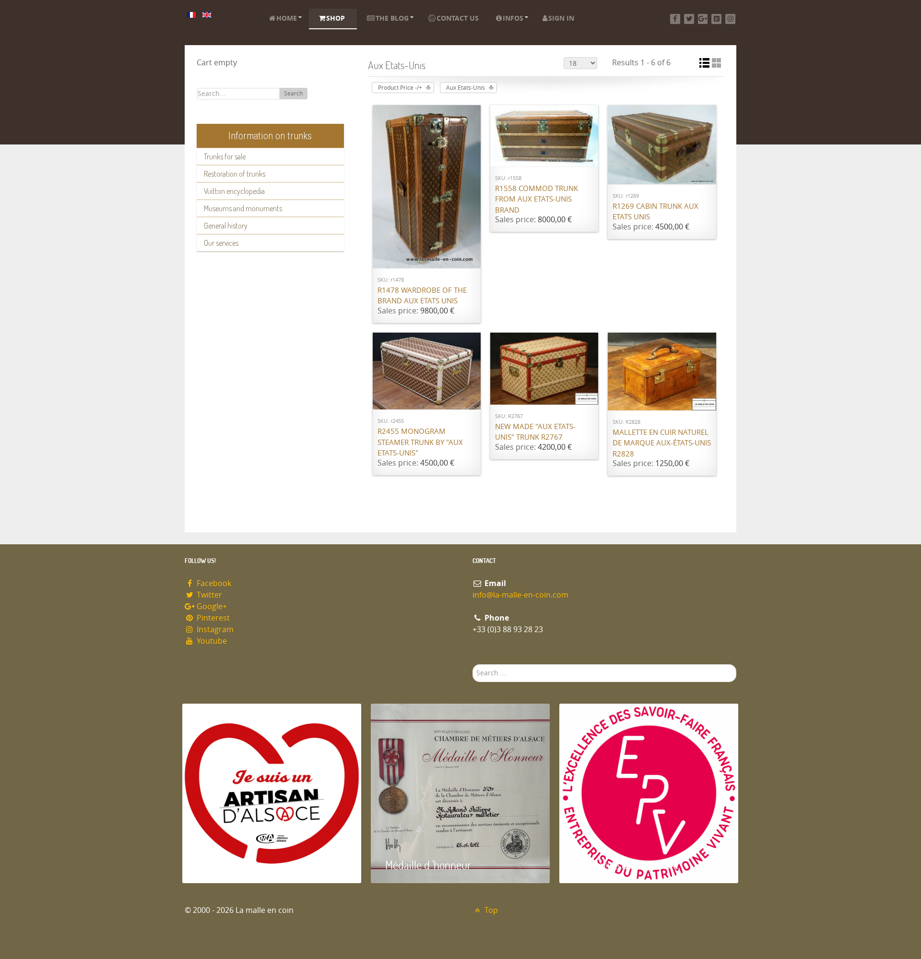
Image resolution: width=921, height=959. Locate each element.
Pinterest (212, 618)
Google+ (211, 606)
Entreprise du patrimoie (626, 864)
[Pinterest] (716, 19)
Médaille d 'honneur (428, 864)
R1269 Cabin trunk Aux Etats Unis (655, 212)
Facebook (213, 583)
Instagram (214, 629)
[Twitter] (689, 19)
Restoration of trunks (234, 174)
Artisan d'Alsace (231, 864)
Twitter (208, 594)
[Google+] (703, 19)
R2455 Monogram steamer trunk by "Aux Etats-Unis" (420, 442)
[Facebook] (675, 19)
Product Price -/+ (400, 87)
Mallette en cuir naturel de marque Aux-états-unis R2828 (662, 443)
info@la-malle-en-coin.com (520, 594)
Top (490, 910)
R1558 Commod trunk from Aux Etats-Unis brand (536, 199)
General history (226, 225)
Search (293, 93)
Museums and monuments (243, 208)
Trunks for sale (225, 156)
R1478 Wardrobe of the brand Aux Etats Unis (422, 296)
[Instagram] (730, 19)
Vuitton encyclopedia (234, 191)
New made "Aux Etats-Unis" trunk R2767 (535, 432)
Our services (221, 243)
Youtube (211, 641)
